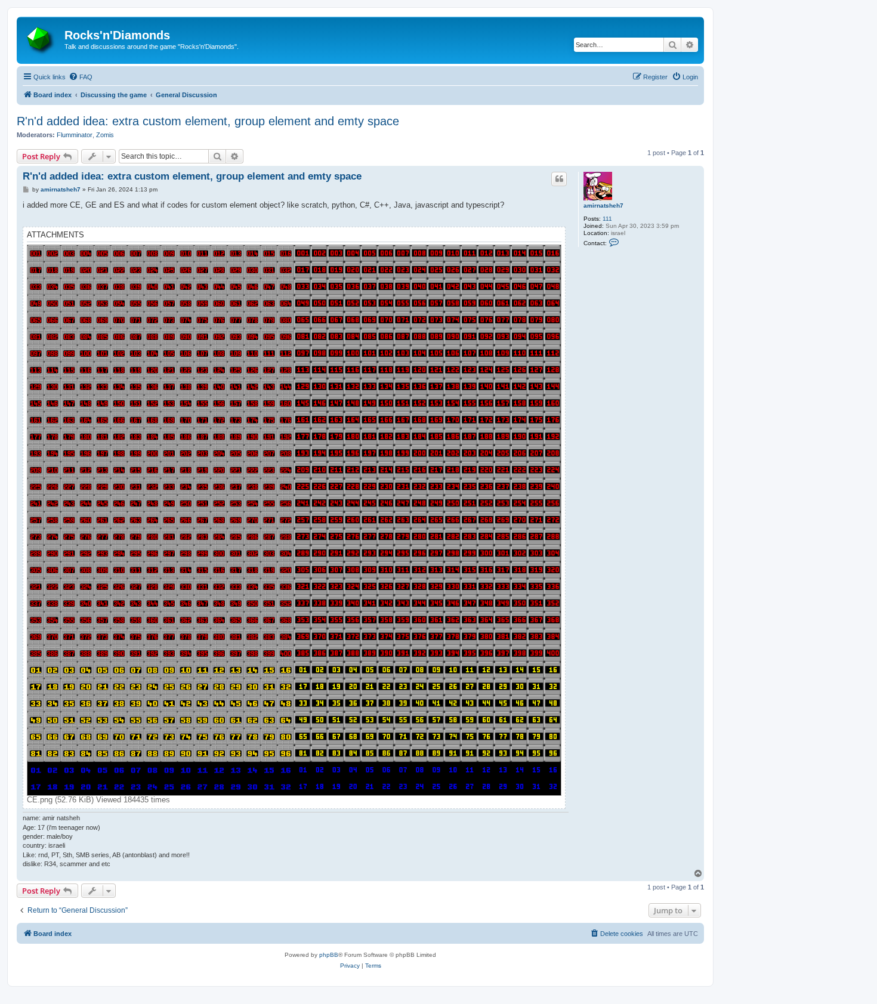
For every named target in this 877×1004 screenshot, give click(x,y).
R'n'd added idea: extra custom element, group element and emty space (208, 121)
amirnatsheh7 (603, 205)
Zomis (105, 134)
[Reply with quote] (559, 179)
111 (607, 218)
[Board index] (42, 39)
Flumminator (74, 134)
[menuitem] (80, 77)
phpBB (328, 955)
